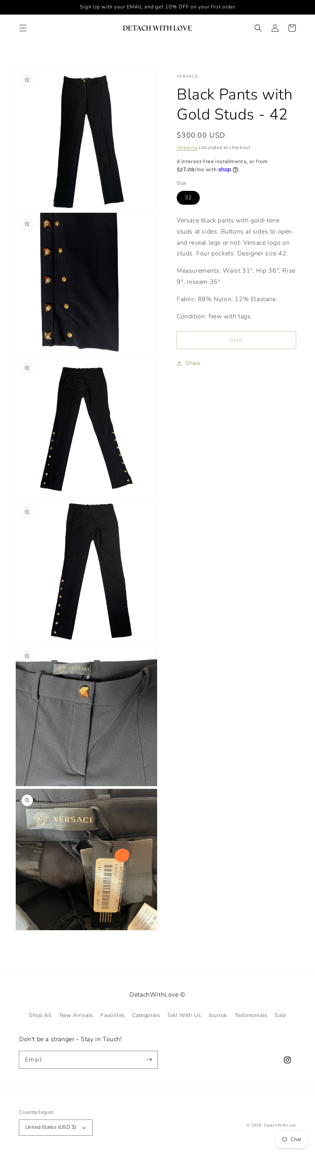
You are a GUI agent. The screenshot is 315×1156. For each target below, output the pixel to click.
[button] (23, 28)
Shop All (40, 1015)
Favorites (112, 1015)
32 (188, 197)
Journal (218, 1015)
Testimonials (251, 1015)
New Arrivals (76, 1015)
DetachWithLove (280, 1125)
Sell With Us (184, 1015)
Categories (146, 1015)
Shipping (187, 147)
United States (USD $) (50, 1127)
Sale (280, 1015)
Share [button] (193, 363)
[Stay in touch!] (149, 1059)
